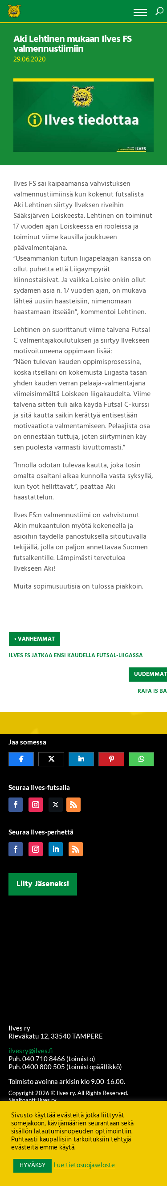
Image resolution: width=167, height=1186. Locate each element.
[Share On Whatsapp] (141, 759)
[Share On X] (51, 759)
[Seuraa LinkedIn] (56, 849)
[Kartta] (83, 958)
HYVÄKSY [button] (32, 1165)
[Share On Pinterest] (111, 759)
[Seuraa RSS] (73, 804)
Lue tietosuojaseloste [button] (84, 1166)
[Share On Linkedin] (81, 759)
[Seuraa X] (56, 804)
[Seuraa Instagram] (36, 804)
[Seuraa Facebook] (15, 804)
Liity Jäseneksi (42, 884)
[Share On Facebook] (21, 759)
